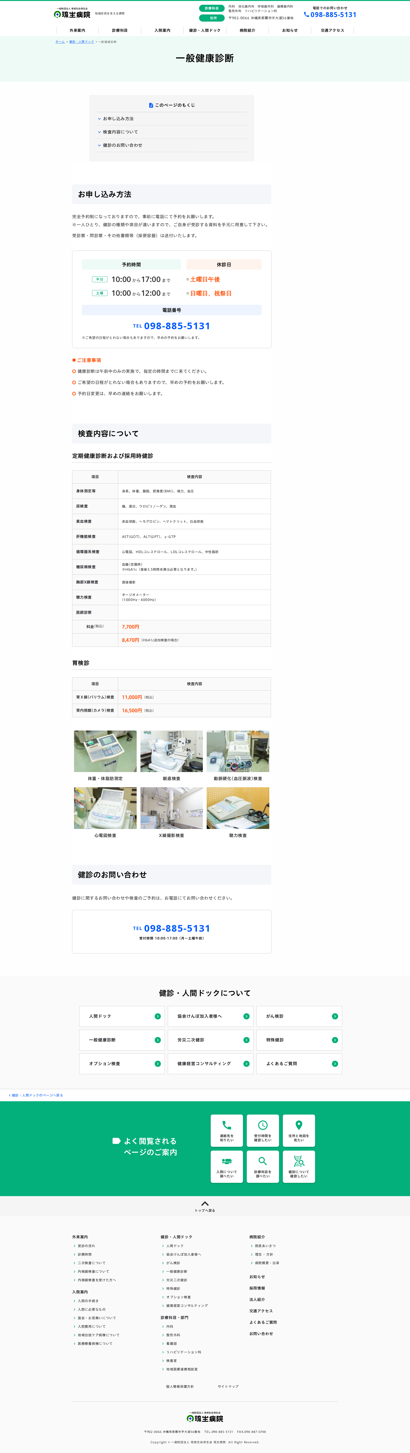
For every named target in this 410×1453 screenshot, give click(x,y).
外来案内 (80, 1237)
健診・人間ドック (81, 41)
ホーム (60, 41)
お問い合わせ (261, 1334)
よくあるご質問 (263, 1322)
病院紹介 (257, 1237)
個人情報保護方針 (180, 1386)
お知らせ (257, 1277)
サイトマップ (228, 1386)
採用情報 (257, 1288)
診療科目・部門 (175, 1317)
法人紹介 (257, 1299)
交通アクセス (261, 1311)
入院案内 (80, 1292)
